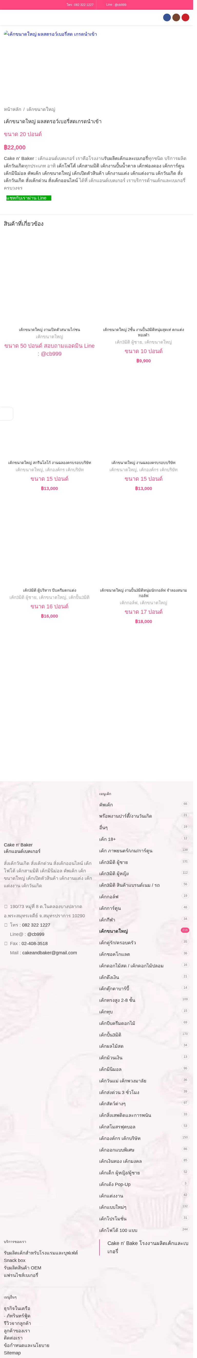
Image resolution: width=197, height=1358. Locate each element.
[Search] (15, 17)
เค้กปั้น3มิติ (79, 597)
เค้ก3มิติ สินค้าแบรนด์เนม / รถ (129, 885)
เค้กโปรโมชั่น (112, 1218)
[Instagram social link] (176, 17)
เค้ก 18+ (107, 839)
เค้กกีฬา (107, 919)
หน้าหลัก (12, 109)
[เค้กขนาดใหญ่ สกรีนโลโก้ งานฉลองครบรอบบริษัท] (49, 412)
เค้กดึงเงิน (109, 977)
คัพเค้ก (106, 804)
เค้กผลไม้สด (111, 1046)
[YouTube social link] (185, 17)
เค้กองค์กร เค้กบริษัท (64, 469)
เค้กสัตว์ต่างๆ (112, 1103)
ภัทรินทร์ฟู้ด (19, 1315)
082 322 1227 (84, 5)
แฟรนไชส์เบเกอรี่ (21, 1275)
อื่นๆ (103, 827)
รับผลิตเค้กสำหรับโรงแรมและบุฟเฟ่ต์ (41, 1253)
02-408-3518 (35, 943)
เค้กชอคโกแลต (114, 954)
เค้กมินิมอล (110, 1069)
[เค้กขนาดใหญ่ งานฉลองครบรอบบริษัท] (144, 412)
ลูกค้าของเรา (17, 1330)
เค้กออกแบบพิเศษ (116, 1150)
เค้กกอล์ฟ (128, 602)
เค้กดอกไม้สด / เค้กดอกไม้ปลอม (131, 965)
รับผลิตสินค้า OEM (22, 1267)
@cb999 (120, 4)
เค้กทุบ (106, 1011)
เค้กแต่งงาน (111, 1196)
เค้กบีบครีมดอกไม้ (117, 1023)
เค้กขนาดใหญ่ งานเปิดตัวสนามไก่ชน (49, 329)
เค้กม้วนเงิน (110, 1057)
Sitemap (12, 1352)
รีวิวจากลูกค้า (17, 1323)
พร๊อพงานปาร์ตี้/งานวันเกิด (125, 816)
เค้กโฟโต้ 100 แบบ (118, 1230)
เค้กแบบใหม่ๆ (112, 1207)
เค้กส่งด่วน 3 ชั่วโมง (119, 1092)
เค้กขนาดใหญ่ (41, 109)
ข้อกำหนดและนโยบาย (27, 1345)
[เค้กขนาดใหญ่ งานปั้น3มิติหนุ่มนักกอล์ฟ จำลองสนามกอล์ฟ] (144, 540)
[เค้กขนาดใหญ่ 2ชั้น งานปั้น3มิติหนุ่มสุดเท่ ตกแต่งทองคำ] (144, 279)
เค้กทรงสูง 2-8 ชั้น (117, 1000)
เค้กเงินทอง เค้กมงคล (120, 1161)
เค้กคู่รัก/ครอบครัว (117, 942)
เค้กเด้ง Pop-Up (115, 1184)
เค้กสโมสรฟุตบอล (117, 1126)
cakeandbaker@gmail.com (49, 952)
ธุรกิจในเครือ (17, 1308)
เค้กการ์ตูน (110, 908)
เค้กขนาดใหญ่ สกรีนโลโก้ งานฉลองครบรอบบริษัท (49, 462)
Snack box (14, 1260)
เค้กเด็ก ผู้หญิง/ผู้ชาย (119, 1172)
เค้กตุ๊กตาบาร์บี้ (114, 988)
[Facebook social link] (167, 17)
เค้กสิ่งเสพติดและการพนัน (125, 1115)
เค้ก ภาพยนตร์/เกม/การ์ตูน (125, 850)
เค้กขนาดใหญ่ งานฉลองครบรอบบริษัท (143, 462)
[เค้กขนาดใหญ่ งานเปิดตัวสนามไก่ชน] (49, 279)
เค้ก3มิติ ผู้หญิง (114, 873)
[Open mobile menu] (6, 17)
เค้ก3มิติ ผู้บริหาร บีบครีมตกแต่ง (49, 590)
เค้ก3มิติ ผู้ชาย (128, 342)
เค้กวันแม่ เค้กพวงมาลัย (122, 1080)
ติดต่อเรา (13, 1338)
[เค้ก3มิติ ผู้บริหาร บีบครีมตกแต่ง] (49, 540)
